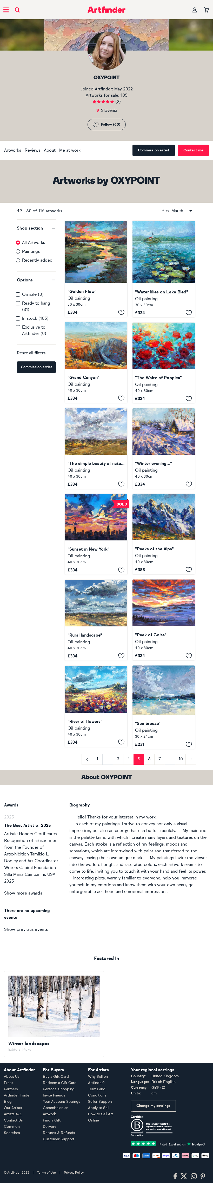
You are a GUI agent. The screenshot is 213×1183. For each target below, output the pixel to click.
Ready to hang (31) (36, 306)
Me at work (70, 150)
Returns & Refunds (59, 1133)
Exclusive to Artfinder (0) (34, 330)
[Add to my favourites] (121, 312)
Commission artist (153, 150)
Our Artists (13, 1108)
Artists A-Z (13, 1114)
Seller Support (100, 1101)
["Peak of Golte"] (163, 620)
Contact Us (13, 1120)
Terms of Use (46, 1172)
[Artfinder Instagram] (194, 1176)
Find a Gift (52, 1120)
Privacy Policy (74, 1172)
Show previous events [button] (26, 929)
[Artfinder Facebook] (175, 1176)
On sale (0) (33, 294)
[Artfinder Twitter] (184, 1176)
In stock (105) (35, 318)
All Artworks (33, 242)
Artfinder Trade (16, 1095)
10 (180, 758)
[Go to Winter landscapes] (54, 1013)
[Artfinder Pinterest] (203, 1176)
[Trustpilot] (168, 1143)
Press (8, 1083)
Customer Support (58, 1139)
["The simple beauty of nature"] (96, 448)
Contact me (193, 150)
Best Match (172, 210)
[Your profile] (194, 9)
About (50, 150)
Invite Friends (54, 1095)
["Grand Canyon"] (96, 362)
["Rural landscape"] (96, 620)
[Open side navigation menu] (6, 9)
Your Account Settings (61, 1101)
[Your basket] (206, 10)
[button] (36, 228)
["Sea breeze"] (163, 707)
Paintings (31, 251)
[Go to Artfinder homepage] (106, 9)
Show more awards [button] (23, 893)
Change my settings (153, 1106)
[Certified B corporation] (151, 1125)
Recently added (37, 260)
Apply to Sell (98, 1108)
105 (124, 95)
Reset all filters (31, 352)
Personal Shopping (59, 1089)
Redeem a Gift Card (60, 1083)
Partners (11, 1089)
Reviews (32, 150)
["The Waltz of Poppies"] (163, 363)
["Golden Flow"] (96, 269)
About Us (11, 1076)
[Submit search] (17, 9)
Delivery (49, 1126)
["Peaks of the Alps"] (163, 534)
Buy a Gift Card (56, 1076)
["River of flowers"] (96, 706)
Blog (8, 1101)
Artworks (12, 150)
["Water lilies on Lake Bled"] (163, 269)
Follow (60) (110, 124)
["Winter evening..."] (163, 448)
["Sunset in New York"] (96, 534)
